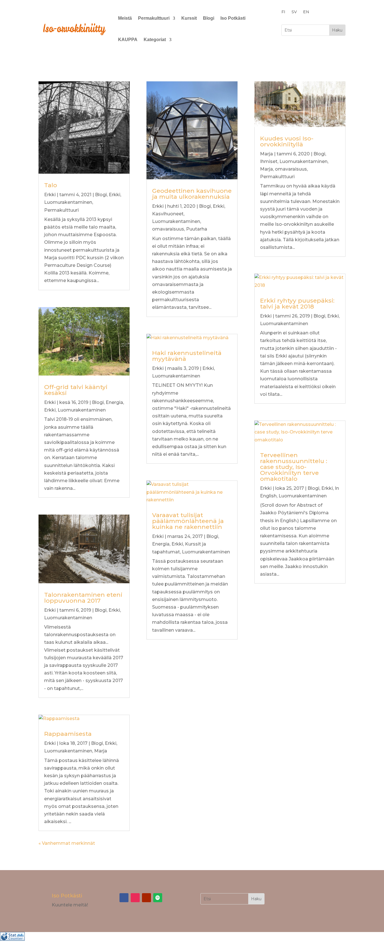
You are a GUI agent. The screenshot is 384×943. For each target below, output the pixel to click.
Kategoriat (155, 39)
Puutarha (196, 229)
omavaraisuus (168, 229)
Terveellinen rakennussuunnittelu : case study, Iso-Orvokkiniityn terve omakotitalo (293, 467)
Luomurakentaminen (68, 202)
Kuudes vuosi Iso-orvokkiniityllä (286, 141)
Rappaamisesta (68, 733)
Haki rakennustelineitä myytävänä (187, 355)
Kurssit (189, 18)
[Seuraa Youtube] (146, 897)
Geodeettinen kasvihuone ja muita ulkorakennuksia (192, 193)
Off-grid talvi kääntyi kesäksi (75, 389)
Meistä (125, 18)
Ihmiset (268, 161)
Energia (114, 402)
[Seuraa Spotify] (157, 897)
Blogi (208, 18)
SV (294, 12)
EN (306, 12)
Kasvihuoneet (168, 213)
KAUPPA (127, 39)
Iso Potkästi (232, 18)
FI (283, 12)
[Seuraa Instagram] (135, 897)
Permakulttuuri (154, 18)
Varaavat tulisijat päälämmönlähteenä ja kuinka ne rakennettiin (188, 520)
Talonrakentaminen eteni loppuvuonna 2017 (83, 597)
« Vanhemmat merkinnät (67, 843)
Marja (100, 751)
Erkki (50, 194)
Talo (50, 185)
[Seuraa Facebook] (123, 897)
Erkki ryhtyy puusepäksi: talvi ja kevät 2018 (297, 303)
